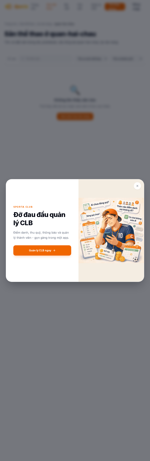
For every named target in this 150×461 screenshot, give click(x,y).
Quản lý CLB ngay (40, 250)
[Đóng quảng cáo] (137, 186)
